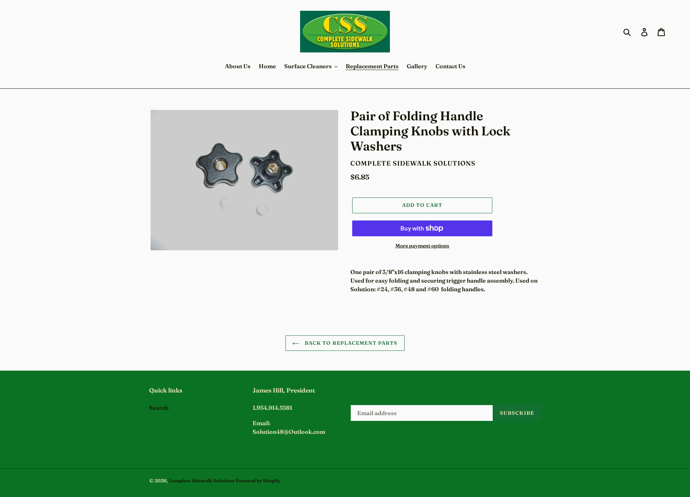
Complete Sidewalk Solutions (201, 480)
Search (159, 407)
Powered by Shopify (257, 480)
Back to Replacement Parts (350, 343)
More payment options (422, 245)
